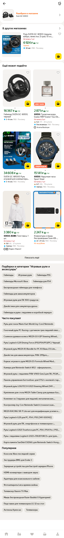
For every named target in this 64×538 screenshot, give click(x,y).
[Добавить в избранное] (60, 34)
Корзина (44, 534)
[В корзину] (58, 56)
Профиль (57, 534)
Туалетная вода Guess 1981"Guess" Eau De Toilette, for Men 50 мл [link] (46, 115)
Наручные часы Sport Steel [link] (45, 177)
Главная (6, 534)
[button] (4, 3)
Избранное (32, 534)
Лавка (19, 534)
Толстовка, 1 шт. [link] (16, 237)
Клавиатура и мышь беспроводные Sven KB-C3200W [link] (45, 237)
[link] (8, 275)
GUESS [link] (37, 114)
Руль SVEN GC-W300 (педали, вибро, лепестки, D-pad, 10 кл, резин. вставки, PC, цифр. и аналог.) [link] (37, 35)
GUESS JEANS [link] (10, 236)
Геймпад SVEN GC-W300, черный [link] (16, 115)
